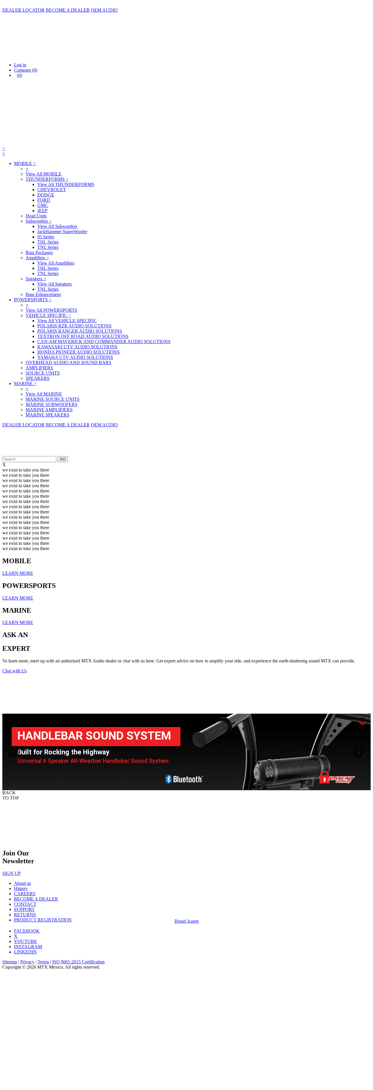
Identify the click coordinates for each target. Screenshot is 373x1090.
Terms (43, 961)
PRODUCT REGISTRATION (43, 919)
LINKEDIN (25, 951)
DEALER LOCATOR (23, 10)
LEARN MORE (17, 573)
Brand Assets (187, 921)
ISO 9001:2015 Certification (78, 961)
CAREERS (25, 893)
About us (22, 883)
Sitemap (9, 961)
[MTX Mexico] (60, 54)
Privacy (27, 961)
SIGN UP (11, 873)
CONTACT (25, 904)
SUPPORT (24, 909)
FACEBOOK (27, 930)
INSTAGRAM (28, 946)
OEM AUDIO (104, 10)
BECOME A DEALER (68, 10)
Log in (20, 64)
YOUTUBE (25, 941)
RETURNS (25, 914)
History (21, 888)
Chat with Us (14, 670)
